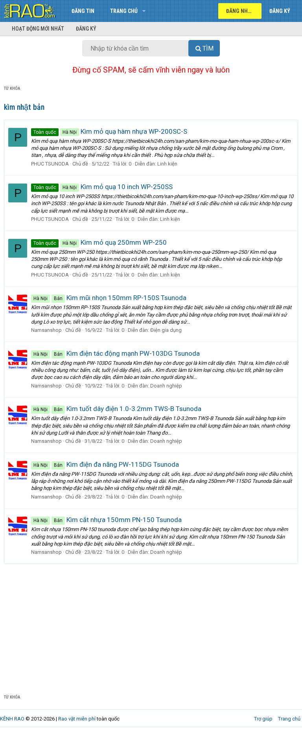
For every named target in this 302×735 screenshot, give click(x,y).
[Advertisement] (151, 623)
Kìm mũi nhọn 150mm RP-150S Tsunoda (109, 298)
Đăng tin (83, 11)
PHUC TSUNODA (50, 164)
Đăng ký (86, 28)
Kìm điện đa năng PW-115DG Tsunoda (106, 464)
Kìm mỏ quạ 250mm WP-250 (100, 242)
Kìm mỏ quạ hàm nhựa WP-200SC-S (110, 131)
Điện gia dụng (166, 330)
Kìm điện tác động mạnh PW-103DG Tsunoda (116, 353)
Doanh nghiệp (166, 386)
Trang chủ (124, 11)
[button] (144, 11)
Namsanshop (46, 330)
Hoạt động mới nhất (38, 28)
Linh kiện (167, 164)
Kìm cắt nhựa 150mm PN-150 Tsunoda (107, 520)
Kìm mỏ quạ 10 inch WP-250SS (103, 187)
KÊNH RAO (12, 719)
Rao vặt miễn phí (77, 719)
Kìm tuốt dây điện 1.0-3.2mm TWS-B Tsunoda (117, 409)
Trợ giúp (263, 719)
